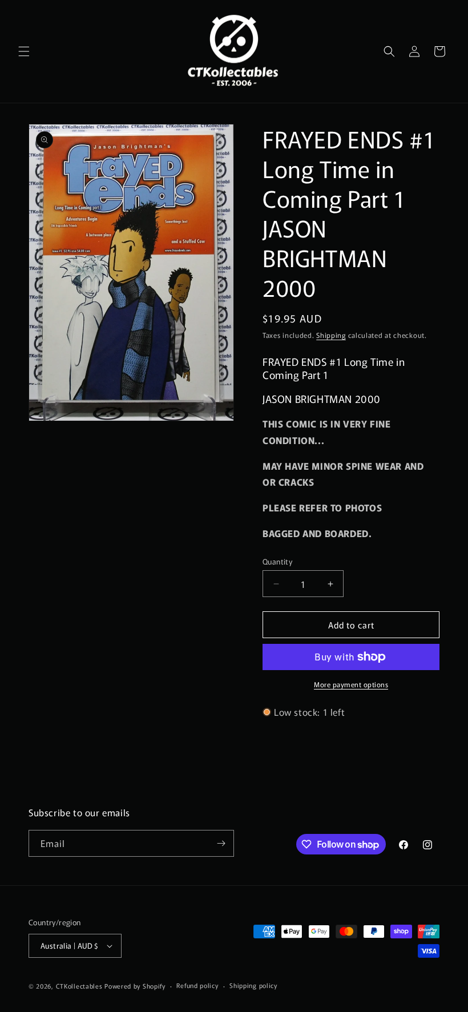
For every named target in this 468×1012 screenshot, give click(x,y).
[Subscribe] (220, 843)
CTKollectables (79, 985)
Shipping (331, 335)
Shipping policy (253, 985)
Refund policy (197, 985)
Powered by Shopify (135, 985)
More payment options (351, 684)
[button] (24, 51)
